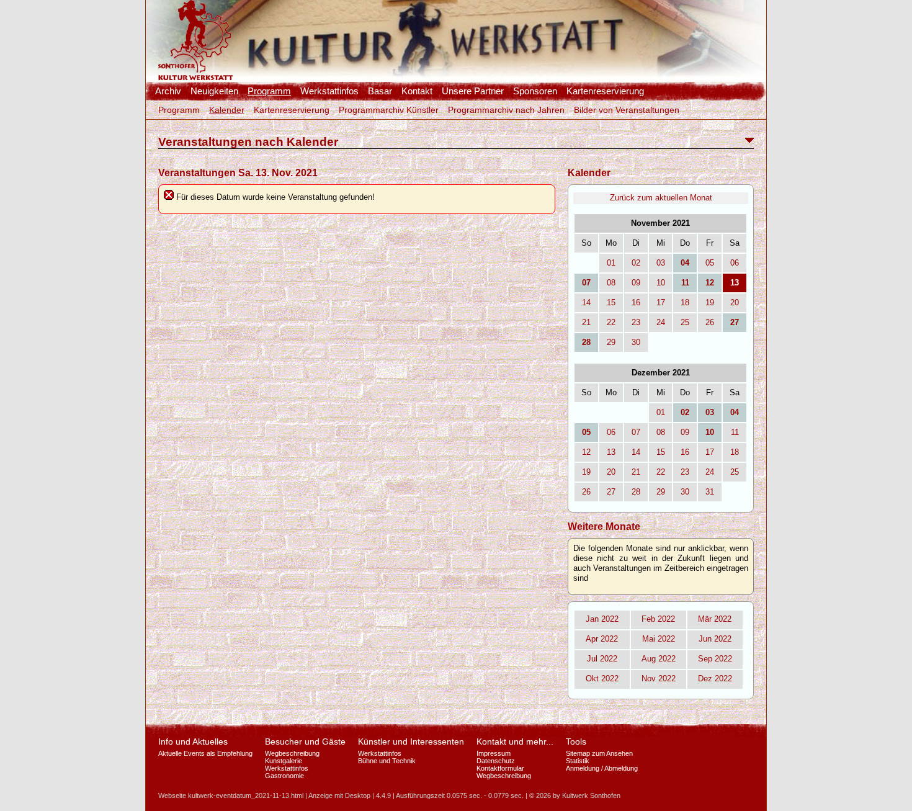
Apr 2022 (602, 638)
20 (734, 302)
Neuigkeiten (214, 91)
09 (636, 282)
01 (611, 262)
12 (586, 452)
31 (709, 491)
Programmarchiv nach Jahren (506, 110)
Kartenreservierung (605, 91)
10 (660, 282)
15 (611, 302)
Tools (576, 741)
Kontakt (416, 91)
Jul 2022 (602, 658)
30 (636, 342)
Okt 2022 (602, 678)
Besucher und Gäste (305, 741)
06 (734, 262)
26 (709, 322)
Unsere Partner (473, 91)
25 (685, 322)
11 (735, 432)
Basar (380, 91)
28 (636, 491)
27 (611, 491)
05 (709, 262)
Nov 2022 (659, 678)
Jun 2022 (715, 638)
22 (611, 322)
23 (636, 322)
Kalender (226, 110)
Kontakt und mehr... (514, 741)
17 (660, 302)
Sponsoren (535, 91)
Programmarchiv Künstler (389, 110)
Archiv (168, 91)
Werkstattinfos (329, 91)
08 (611, 282)
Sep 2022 (715, 658)
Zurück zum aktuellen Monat (661, 197)
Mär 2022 (714, 619)
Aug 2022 (659, 658)
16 (636, 302)
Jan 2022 (602, 619)
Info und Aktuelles (193, 741)
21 (586, 322)
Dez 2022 (715, 678)
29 (611, 342)
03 (660, 262)
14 (586, 302)
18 (685, 302)
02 (636, 262)
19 (709, 302)
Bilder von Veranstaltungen (626, 110)
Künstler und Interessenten (411, 741)
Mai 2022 (658, 638)
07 (636, 432)
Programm (269, 91)
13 (611, 452)
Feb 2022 (658, 619)
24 (660, 322)
